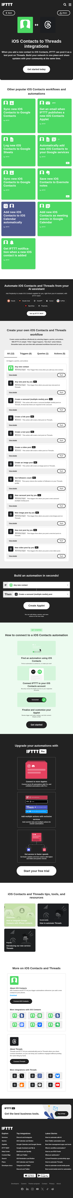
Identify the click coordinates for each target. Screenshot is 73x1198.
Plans (4, 1162)
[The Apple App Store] (30, 1176)
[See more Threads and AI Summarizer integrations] (18, 1085)
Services (5, 1137)
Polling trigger (21, 369)
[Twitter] (42, 1189)
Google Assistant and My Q (26, 1148)
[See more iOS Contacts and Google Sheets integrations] (18, 1015)
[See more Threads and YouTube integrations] (54, 1085)
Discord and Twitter (23, 1169)
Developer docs (7, 1165)
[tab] (10, 354)
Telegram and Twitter (24, 1165)
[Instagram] (32, 1189)
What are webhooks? (52, 1155)
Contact (44, 1183)
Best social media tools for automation (58, 1169)
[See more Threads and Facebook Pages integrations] (36, 1076)
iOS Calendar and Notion (25, 1141)
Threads (53, 41)
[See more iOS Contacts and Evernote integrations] (54, 1024)
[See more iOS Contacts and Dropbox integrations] (36, 1024)
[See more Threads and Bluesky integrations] (54, 1076)
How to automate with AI (53, 1137)
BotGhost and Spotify (24, 1151)
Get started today (36, 69)
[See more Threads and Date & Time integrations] (36, 1085)
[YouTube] (37, 1189)
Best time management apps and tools (58, 1144)
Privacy (51, 1183)
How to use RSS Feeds (53, 1151)
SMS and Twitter (22, 1155)
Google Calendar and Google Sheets (29, 1144)
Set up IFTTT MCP (36, 313)
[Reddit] (52, 1189)
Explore (5, 1133)
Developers (15, 1183)
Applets (4, 1144)
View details (13, 375)
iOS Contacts (25, 41)
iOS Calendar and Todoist (25, 1162)
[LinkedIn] (27, 1189)
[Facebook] (22, 1189)
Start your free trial (36, 871)
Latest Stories (51, 1133)
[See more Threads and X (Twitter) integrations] (18, 1076)
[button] (70, 4)
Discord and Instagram (24, 1137)
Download (13, 995)
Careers (23, 1183)
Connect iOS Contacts (21, 1001)
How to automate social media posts (57, 1165)
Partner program (34, 1183)
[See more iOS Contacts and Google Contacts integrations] (36, 1015)
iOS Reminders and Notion (26, 1158)
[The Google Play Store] (43, 1176)
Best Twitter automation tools (55, 1141)
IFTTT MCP (5, 1148)
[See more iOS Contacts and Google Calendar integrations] (18, 1024)
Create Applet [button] (36, 605)
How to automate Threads (54, 1162)
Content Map (6, 1155)
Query (19, 481)
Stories (4, 1141)
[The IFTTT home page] (7, 4)
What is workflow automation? (55, 1148)
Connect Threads (19, 1061)
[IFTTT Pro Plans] (35, 382)
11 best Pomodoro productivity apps (57, 1158)
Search (4, 1158)
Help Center (6, 1151)
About (59, 1183)
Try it (61, 375)
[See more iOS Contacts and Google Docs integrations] (54, 1015)
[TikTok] (47, 1189)
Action (19, 402)
